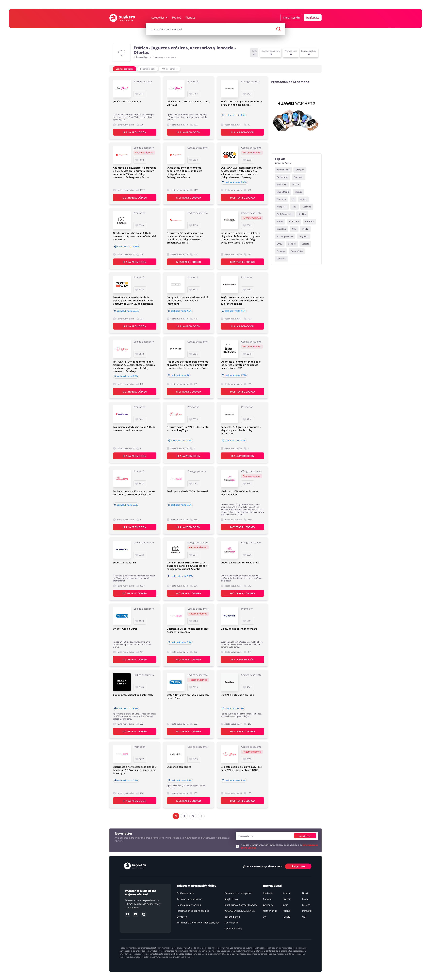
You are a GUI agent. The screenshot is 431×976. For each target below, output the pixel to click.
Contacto (182, 916)
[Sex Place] (122, 88)
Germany (268, 904)
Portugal (307, 910)
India (285, 904)
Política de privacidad (189, 904)
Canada (267, 899)
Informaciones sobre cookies (193, 910)
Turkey (286, 916)
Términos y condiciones (190, 899)
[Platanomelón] (229, 478)
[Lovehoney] (122, 414)
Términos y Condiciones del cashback (198, 922)
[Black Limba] (122, 682)
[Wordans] (122, 550)
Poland (286, 910)
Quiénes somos (185, 893)
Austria (287, 893)
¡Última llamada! (169, 68)
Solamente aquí (147, 68)
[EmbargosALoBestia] (122, 155)
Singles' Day (231, 899)
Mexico (306, 904)
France (306, 899)
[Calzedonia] (229, 284)
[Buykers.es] (125, 18)
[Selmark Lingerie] (229, 220)
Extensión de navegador (238, 893)
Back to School (232, 916)
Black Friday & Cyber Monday (240, 904)
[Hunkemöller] (176, 754)
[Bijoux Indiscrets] (229, 349)
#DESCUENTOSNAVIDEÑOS (239, 910)
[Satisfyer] (229, 682)
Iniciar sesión (291, 17)
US (303, 916)
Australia (268, 893)
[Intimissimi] (229, 88)
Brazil (305, 893)
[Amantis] (122, 220)
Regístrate (312, 17)
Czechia (287, 899)
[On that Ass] (176, 349)
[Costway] (229, 155)
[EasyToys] (122, 349)
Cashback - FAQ (233, 928)
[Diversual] (176, 478)
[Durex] (122, 616)
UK (264, 916)
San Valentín (231, 922)
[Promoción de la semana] (296, 118)
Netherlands (270, 910)
